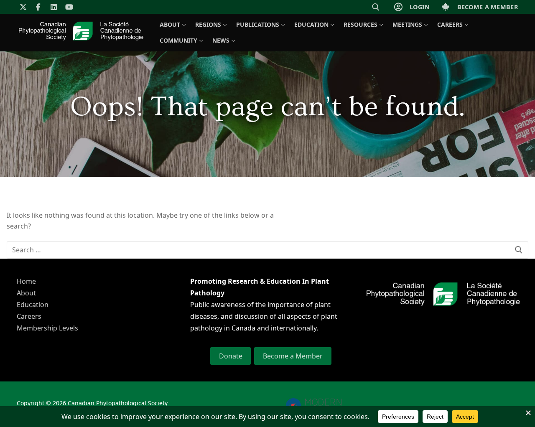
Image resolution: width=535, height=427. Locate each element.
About (26, 292)
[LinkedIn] (53, 6)
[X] (23, 6)
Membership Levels (47, 328)
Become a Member (293, 356)
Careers (29, 316)
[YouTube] (69, 6)
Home (26, 281)
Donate (230, 356)
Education (32, 304)
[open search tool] (376, 7)
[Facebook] (38, 6)
